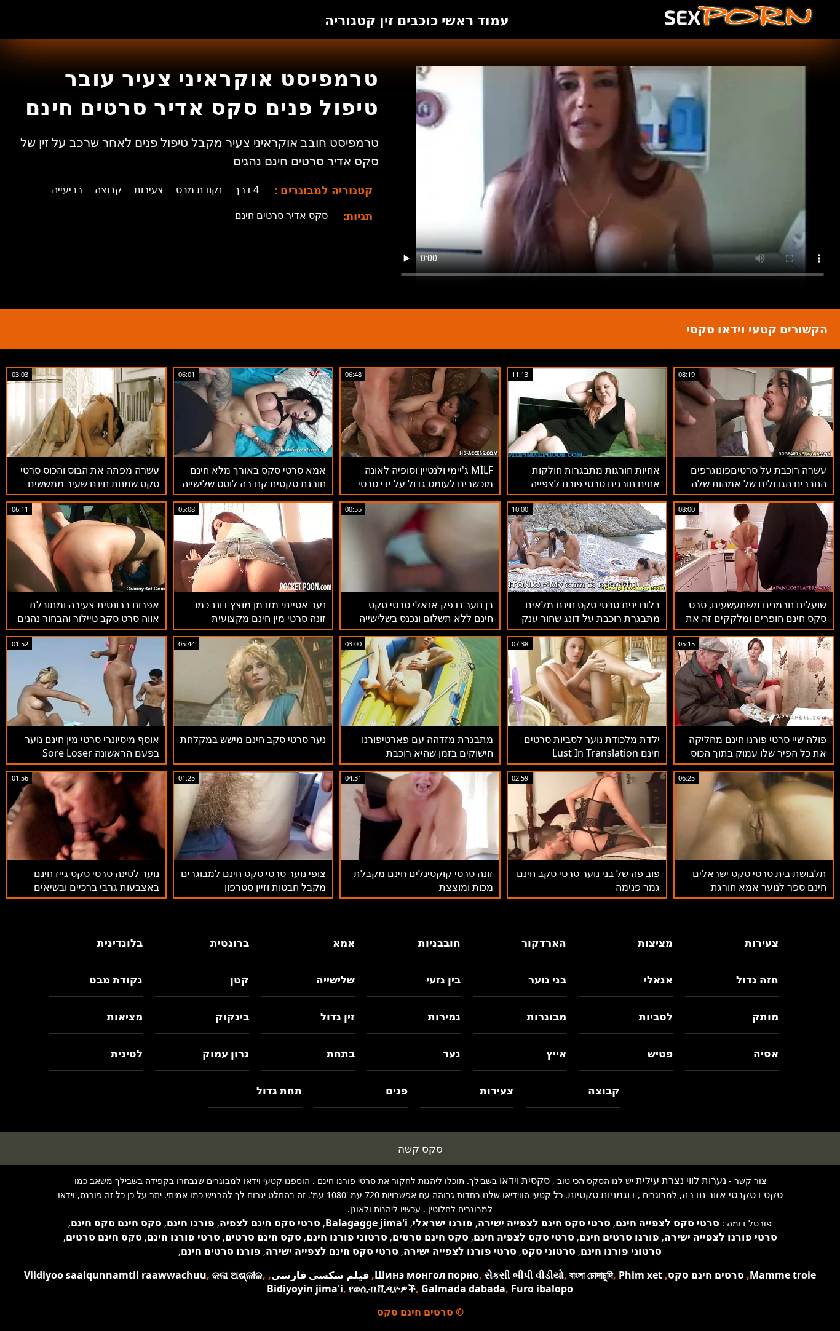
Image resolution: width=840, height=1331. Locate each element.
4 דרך (246, 189)
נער (452, 1053)
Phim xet (640, 1275)
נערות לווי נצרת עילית (681, 1180)
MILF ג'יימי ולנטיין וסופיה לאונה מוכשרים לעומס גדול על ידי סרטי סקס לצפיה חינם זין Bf (425, 483)
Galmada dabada (463, 1288)
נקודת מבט (199, 189)
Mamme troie (783, 1275)
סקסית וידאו (524, 1180)
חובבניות (439, 943)
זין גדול (337, 1016)
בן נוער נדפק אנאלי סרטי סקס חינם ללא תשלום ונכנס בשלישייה (426, 611)
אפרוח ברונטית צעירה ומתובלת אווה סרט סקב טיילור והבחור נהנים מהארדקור (88, 618)
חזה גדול (757, 979)
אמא (344, 943)
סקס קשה (420, 1149)
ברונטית (229, 943)
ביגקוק (231, 1016)
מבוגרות (546, 1016)
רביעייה (67, 189)
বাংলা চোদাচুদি (591, 1275)
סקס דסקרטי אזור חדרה (732, 1194)
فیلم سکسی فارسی (320, 1275)
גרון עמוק (225, 1053)
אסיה (766, 1053)
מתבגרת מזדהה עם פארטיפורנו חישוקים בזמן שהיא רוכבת (427, 746)
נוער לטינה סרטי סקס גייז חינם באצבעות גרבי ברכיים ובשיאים (96, 880)
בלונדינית (120, 943)
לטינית (127, 1053)
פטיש (660, 1053)
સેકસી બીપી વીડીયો (524, 1275)
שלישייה (335, 979)
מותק (765, 1016)
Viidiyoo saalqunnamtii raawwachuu (115, 1275)
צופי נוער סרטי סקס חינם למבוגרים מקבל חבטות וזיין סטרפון (253, 880)
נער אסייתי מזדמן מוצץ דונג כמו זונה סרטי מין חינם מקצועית (260, 611)
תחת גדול (278, 1090)
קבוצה (108, 189)
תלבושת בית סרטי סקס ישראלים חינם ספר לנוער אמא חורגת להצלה (759, 887)
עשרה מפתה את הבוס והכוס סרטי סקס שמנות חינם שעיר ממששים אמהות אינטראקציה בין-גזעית (89, 483)
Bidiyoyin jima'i (305, 1288)
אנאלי (658, 979)
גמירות (444, 1016)
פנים (397, 1090)
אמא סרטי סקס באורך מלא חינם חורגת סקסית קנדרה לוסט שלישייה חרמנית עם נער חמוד (254, 483)
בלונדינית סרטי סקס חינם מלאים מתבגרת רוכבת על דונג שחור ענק (590, 611)
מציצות (655, 943)
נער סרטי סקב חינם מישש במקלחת (253, 739)
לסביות (655, 1016)
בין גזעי (443, 979)
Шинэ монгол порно (426, 1275)
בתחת (341, 1053)
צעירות (149, 189)
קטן (239, 979)
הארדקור (543, 943)
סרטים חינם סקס (706, 1275)
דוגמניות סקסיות (601, 1194)
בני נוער (547, 979)
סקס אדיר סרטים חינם (281, 215)
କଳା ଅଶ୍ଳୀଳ (237, 1275)
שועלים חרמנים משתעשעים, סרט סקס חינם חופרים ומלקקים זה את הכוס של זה (756, 618)
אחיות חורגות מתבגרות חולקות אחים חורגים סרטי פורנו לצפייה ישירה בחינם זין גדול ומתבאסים (595, 483)
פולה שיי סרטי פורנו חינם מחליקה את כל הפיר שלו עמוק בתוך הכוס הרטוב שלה (757, 753)
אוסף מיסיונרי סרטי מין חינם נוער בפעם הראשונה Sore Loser (92, 746)
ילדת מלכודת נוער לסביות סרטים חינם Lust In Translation (592, 746)
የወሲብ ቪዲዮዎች (382, 1288)
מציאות (125, 1016)
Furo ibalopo (542, 1288)
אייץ (556, 1053)
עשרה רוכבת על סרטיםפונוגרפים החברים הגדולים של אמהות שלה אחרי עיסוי (758, 483)
